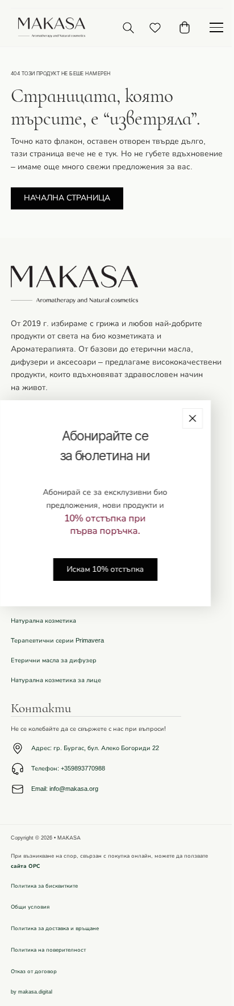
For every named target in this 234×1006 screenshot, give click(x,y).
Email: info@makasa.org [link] (64, 789)
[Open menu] (216, 28)
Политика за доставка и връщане (55, 928)
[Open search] (128, 27)
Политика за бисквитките (44, 886)
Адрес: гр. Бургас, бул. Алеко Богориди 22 (95, 748)
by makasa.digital (31, 991)
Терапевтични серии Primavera (57, 640)
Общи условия (30, 907)
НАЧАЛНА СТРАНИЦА (67, 197)
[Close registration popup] (192, 418)
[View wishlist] (155, 27)
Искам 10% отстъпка (105, 568)
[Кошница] (184, 27)
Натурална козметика (43, 621)
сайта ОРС (25, 866)
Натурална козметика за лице (56, 680)
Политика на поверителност (48, 950)
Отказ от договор (34, 971)
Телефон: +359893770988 (68, 768)
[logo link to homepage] (52, 27)
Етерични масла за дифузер (54, 660)
